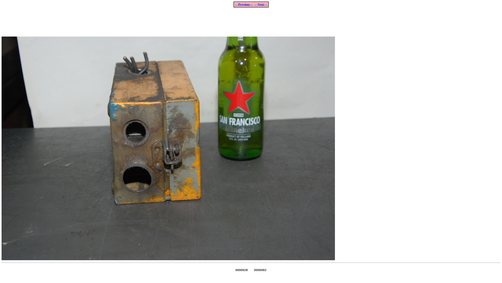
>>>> (260, 4)
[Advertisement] (251, 20)
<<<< (244, 4)
